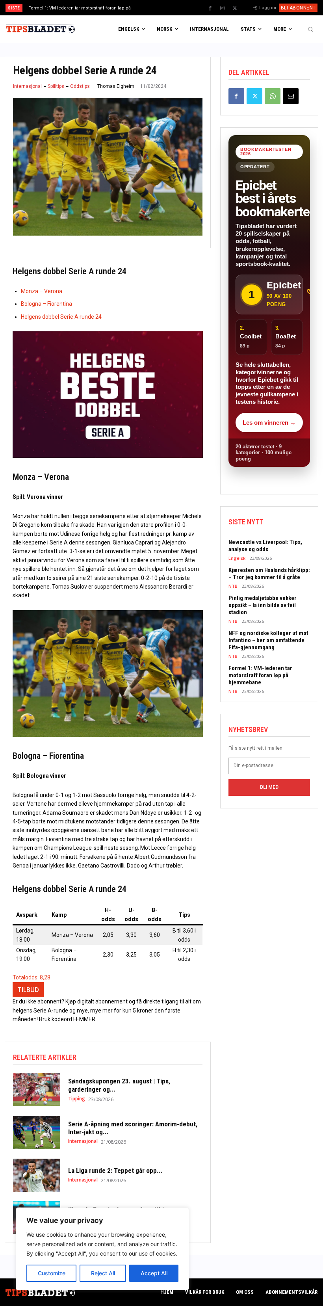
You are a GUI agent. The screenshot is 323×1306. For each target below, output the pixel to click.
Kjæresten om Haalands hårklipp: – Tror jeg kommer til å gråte (269, 574)
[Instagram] (222, 8)
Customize (51, 1273)
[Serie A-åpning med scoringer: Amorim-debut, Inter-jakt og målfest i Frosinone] (36, 1132)
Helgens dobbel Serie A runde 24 (61, 317)
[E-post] (291, 96)
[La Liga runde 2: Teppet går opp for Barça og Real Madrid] (36, 1175)
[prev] (165, 8)
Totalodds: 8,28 (31, 977)
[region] (102, 1249)
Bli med (269, 787)
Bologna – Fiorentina (46, 304)
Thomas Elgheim (115, 86)
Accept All (154, 1273)
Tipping (76, 1098)
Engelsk (236, 558)
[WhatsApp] (272, 96)
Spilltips (56, 86)
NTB (233, 586)
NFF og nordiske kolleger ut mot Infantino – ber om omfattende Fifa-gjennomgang (268, 640)
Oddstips (80, 86)
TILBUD (28, 989)
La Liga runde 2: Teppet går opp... (115, 1170)
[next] (178, 8)
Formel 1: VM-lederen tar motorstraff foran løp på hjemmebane (260, 675)
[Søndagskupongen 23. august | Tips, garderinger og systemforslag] (36, 1089)
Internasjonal (27, 86)
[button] (310, 29)
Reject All (103, 1273)
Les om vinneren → (269, 422)
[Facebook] (210, 8)
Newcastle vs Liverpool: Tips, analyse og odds (265, 546)
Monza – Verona (41, 291)
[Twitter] (235, 8)
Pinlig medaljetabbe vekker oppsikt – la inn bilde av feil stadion (262, 605)
